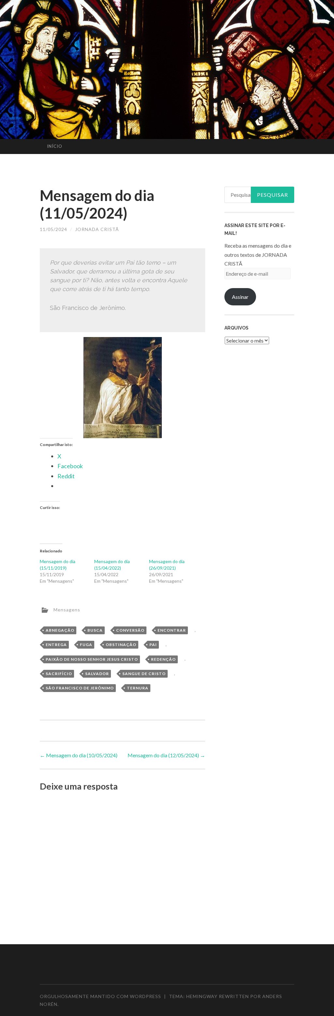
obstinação (121, 644)
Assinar (240, 297)
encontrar (172, 630)
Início (54, 146)
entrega (56, 644)
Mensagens (66, 609)
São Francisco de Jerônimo (80, 687)
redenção (163, 659)
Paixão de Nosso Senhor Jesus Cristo (92, 659)
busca (95, 630)
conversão (130, 630)
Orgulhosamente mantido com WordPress (100, 996)
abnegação (60, 630)
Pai (153, 644)
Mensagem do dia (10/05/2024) (78, 755)
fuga (86, 644)
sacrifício (59, 673)
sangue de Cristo (144, 673)
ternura (137, 687)
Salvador (97, 673)
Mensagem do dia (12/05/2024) (166, 755)
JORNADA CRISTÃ (97, 229)
